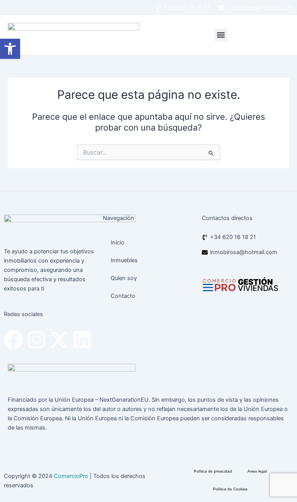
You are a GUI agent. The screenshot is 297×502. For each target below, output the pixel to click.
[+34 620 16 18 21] (159, 7)
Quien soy (124, 278)
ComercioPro (71, 476)
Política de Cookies (230, 489)
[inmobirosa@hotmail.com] (221, 7)
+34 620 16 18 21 (187, 7)
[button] (221, 35)
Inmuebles (124, 260)
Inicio (118, 242)
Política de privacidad (213, 471)
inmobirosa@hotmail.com (259, 7)
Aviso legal (257, 471)
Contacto (123, 295)
